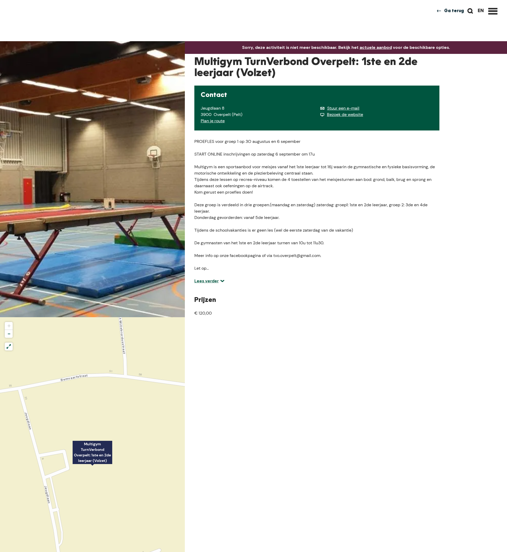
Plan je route (213, 121)
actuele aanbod (376, 47)
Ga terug (454, 11)
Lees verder (206, 281)
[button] (92, 455)
